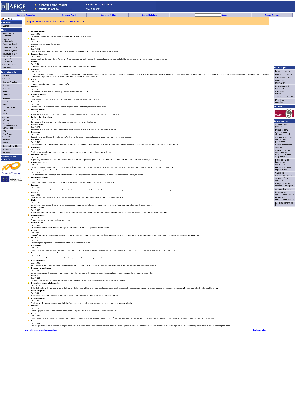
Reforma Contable (10, 146)
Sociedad (6, 152)
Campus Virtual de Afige (38, 21)
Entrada (5, 26)
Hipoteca (6, 104)
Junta (4, 114)
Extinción (6, 101)
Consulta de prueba (283, 77)
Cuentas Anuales (9, 82)
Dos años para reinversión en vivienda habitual (282, 132)
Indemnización (8, 107)
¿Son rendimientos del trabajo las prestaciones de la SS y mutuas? (283, 153)
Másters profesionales (8, 40)
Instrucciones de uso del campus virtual (41, 330)
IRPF (4, 111)
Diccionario (75, 21)
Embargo (6, 95)
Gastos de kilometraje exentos (284, 146)
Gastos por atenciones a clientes (284, 174)
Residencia (7, 149)
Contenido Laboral (149, 15)
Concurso (6, 79)
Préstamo (6, 140)
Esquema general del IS (284, 204)
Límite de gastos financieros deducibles (282, 162)
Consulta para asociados (281, 92)
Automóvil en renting (284, 189)
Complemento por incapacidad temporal (284, 185)
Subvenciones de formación (282, 87)
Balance (5, 75)
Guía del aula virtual (283, 74)
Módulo (5, 120)
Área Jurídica (60, 21)
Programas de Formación (8, 35)
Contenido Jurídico (108, 15)
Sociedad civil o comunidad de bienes (284, 193)
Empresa (6, 98)
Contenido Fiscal (69, 15)
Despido (6, 85)
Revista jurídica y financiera (9, 55)
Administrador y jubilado (281, 125)
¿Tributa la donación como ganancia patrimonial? (284, 139)
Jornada (5, 117)
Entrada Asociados (272, 15)
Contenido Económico (25, 15)
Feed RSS (7, 19)
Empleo (5, 91)
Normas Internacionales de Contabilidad (10, 126)
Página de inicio (259, 330)
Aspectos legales (9, 51)
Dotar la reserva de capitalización (283, 168)
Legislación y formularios (8, 60)
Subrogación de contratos (282, 179)
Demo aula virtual (282, 71)
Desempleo (7, 88)
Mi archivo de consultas (281, 101)
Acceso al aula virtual (284, 97)
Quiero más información (280, 82)
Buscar (224, 15)
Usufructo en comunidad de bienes (284, 198)
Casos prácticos (9, 64)
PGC (4, 131)
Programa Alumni (9, 44)
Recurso (6, 143)
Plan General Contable (8, 135)
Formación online (9, 47)
